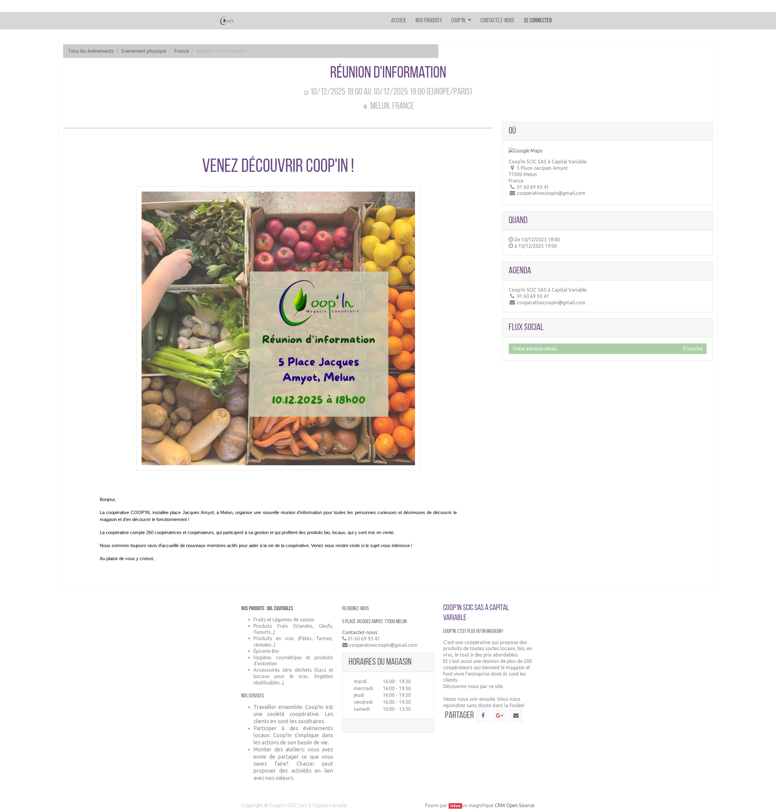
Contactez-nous (359, 632)
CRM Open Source (514, 805)
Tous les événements (91, 51)
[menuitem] (398, 20)
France (181, 51)
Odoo (455, 806)
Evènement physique (144, 51)
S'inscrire (693, 348)
